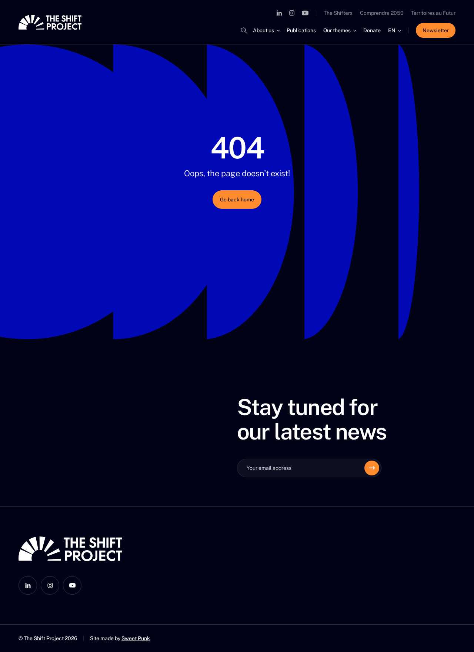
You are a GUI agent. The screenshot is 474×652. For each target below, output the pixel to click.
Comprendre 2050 (382, 13)
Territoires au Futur (433, 13)
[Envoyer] (371, 468)
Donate (372, 30)
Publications (301, 30)
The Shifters (338, 13)
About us (263, 30)
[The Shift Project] (50, 22)
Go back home (237, 200)
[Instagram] (292, 13)
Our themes (337, 30)
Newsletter (436, 30)
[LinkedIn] (279, 13)
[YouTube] (305, 13)
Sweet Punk (135, 638)
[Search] (243, 30)
